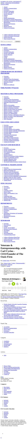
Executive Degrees (8, 126)
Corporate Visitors (8, 190)
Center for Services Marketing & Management (15, 176)
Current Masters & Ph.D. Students (12, 101)
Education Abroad (8, 82)
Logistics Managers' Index (10, 159)
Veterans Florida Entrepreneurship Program (13, 296)
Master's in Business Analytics (11, 108)
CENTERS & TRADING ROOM (11, 165)
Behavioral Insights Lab (9, 170)
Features (6, 226)
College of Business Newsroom (11, 36)
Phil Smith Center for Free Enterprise (13, 179)
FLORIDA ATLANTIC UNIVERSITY (11, 1)
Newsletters (6, 230)
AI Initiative (7, 153)
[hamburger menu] (14, 31)
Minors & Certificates (9, 84)
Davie (5, 390)
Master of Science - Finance (10, 112)
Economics (6, 9)
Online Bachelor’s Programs (10, 88)
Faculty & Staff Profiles (9, 149)
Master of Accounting (9, 105)
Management (4, 264)
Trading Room (7, 180)
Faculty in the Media (9, 12)
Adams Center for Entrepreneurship (12, 169)
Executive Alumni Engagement (11, 140)
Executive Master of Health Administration (14, 130)
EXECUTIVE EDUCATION (10, 122)
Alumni (5, 7)
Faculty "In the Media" (9, 227)
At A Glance (7, 187)
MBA (5, 103)
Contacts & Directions (9, 142)
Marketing (6, 25)
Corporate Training (8, 136)
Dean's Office (7, 192)
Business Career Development (11, 79)
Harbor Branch (7, 392)
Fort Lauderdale (8, 391)
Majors (5, 83)
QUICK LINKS (5, 4)
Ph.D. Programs (8, 119)
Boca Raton (7, 387)
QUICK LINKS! (6, 45)
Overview (6, 76)
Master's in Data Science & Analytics (13, 109)
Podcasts (6, 232)
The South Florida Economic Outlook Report (15, 161)
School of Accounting (9, 28)
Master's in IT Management (10, 113)
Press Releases (7, 225)
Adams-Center (7, 263)
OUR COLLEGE (6, 183)
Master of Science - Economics (11, 110)
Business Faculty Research (10, 229)
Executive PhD (7, 133)
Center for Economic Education (11, 173)
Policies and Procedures (9, 197)
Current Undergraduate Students (12, 80)
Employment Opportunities (10, 370)
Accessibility (7, 373)
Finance (6, 15)
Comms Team (5, 260)
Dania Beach (7, 388)
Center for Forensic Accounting (11, 174)
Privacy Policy (7, 366)
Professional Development (10, 135)
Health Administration (9, 18)
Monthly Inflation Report (10, 160)
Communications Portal (9, 234)
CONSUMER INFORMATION (12, 368)
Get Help (6, 371)
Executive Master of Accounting (12, 129)
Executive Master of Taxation (11, 132)
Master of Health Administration (12, 106)
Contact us (6, 374)
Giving (5, 16)
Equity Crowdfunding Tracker (11, 157)
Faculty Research (8, 14)
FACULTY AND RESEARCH (10, 145)
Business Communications (10, 8)
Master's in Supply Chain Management (13, 116)
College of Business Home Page (12, 34)
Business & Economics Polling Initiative (13, 156)
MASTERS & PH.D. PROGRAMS (12, 94)
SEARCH (18, 41)
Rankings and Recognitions (10, 199)
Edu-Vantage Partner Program (11, 137)
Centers (13, 263)
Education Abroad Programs (11, 102)
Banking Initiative (8, 154)
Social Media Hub (8, 233)
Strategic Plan (7, 200)
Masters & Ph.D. (8, 26)
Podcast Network (8, 37)
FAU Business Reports (9, 152)
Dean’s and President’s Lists (11, 193)
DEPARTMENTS (6, 203)
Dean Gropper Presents (9, 38)
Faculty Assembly (8, 150)
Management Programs (9, 23)
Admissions (6, 77)
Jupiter (5, 394)
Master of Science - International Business (14, 115)
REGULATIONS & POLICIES (12, 367)
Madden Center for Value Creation (12, 177)
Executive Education (9, 11)
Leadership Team (8, 196)
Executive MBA (8, 128)
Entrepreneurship (20, 263)
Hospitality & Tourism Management (12, 19)
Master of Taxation (8, 117)
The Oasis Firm (22, 294)
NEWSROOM (5, 220)
